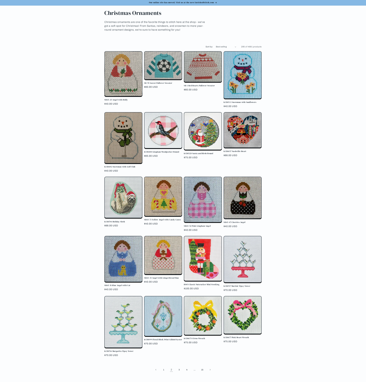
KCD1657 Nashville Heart (235, 151)
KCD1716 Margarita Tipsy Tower (118, 351)
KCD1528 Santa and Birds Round (198, 153)
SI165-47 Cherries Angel (234, 222)
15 (202, 370)
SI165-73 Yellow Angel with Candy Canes (162, 220)
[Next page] (210, 370)
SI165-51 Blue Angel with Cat (117, 285)
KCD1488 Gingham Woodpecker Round (161, 152)
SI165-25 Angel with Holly (116, 100)
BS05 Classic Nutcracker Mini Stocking (201, 284)
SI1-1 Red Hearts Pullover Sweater (199, 86)
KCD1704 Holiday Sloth (114, 222)
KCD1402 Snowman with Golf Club (119, 167)
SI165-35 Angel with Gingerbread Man (161, 278)
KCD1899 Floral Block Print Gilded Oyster (163, 340)
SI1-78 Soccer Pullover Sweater (158, 83)
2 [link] (171, 369)
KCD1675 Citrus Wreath (194, 338)
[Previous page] (156, 370)
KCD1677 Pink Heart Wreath (236, 337)
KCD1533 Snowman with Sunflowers (240, 102)
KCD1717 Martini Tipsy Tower (237, 286)
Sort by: (209, 47)
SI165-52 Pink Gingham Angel (197, 226)
